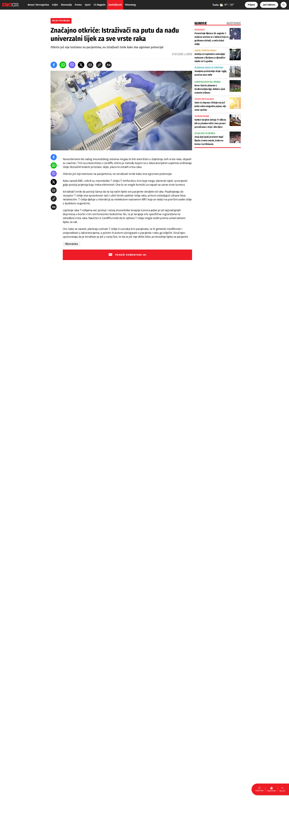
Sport (88, 4)
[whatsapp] (62, 64)
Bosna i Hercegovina (38, 4)
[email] (90, 64)
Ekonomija (66, 4)
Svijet (55, 4)
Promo (78, 4)
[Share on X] (81, 65)
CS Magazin (99, 4)
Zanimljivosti (115, 4)
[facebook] (54, 65)
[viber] (72, 64)
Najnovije (259, 790)
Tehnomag (130, 4)
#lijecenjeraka (71, 243)
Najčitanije (271, 790)
